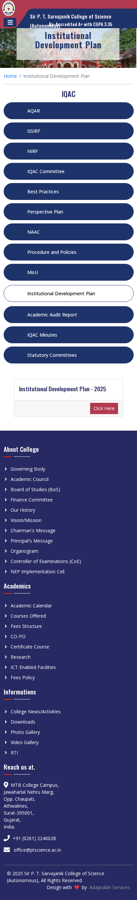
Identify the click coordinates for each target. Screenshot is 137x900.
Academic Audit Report (52, 314)
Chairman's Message (33, 530)
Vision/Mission (26, 520)
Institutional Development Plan (61, 293)
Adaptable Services (109, 887)
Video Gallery (25, 742)
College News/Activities (36, 711)
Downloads (23, 722)
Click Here (104, 408)
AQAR (33, 111)
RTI (14, 752)
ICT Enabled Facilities (33, 667)
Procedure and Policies (51, 252)
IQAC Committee (46, 171)
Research (21, 657)
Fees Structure (26, 626)
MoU (32, 272)
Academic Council (30, 479)
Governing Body (28, 469)
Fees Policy (23, 677)
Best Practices (43, 191)
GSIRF (33, 131)
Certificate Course (30, 646)
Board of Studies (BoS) (35, 489)
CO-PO (18, 636)
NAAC (33, 232)
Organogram (24, 551)
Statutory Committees (52, 355)
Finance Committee (32, 500)
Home (10, 76)
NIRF (32, 151)
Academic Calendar (31, 605)
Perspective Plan (45, 212)
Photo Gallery (25, 732)
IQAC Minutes (42, 335)
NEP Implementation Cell (38, 571)
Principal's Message (32, 541)
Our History (23, 510)
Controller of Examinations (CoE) (46, 561)
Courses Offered (28, 616)
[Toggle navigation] (10, 22)
